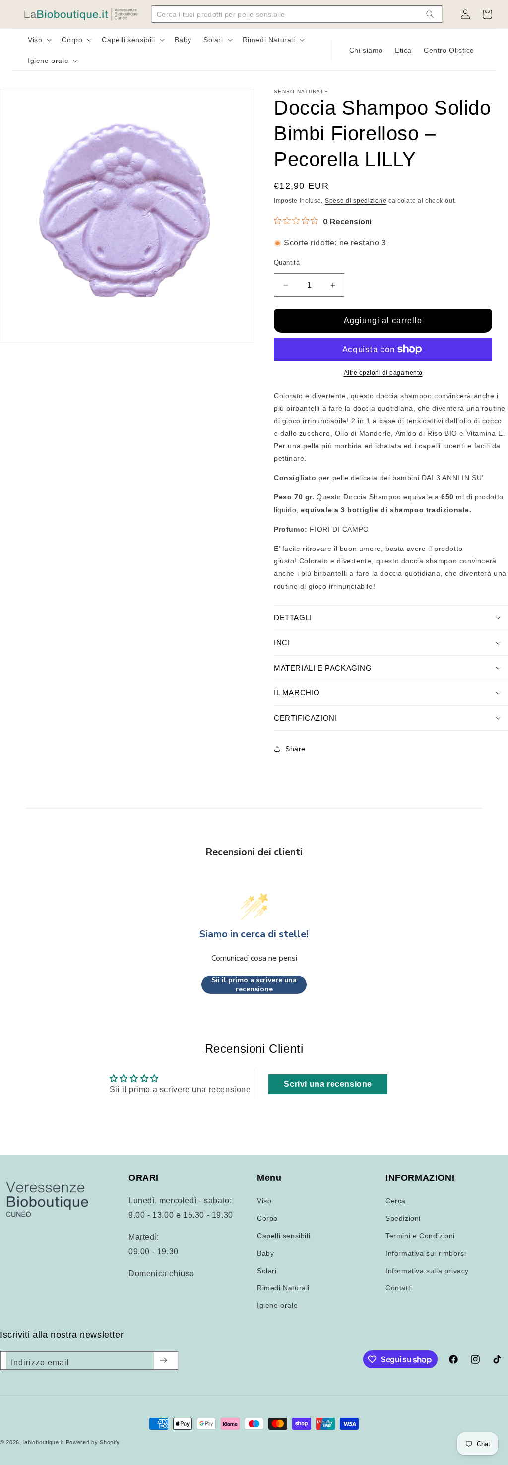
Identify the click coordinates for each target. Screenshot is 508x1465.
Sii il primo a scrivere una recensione (254, 985)
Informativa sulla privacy (427, 1271)
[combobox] (290, 14)
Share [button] (295, 749)
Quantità (287, 262)
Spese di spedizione (355, 200)
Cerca (395, 1201)
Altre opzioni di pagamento (383, 372)
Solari (267, 1271)
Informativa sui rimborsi (425, 1253)
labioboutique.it (43, 1442)
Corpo (267, 1218)
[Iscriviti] (163, 1360)
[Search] (430, 14)
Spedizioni (403, 1218)
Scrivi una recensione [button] (328, 1084)
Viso (264, 1201)
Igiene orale (277, 1305)
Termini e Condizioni (420, 1236)
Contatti (398, 1288)
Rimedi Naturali (283, 1288)
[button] (39, 39)
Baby (265, 1253)
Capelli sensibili (283, 1236)
